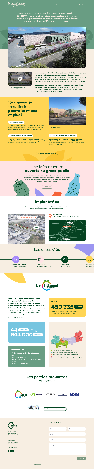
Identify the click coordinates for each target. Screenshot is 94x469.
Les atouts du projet (39, 4)
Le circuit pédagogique (54, 4)
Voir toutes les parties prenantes (55, 409)
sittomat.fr (14, 447)
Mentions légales (13, 442)
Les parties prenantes (69, 4)
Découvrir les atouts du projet (47, 153)
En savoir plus (47, 186)
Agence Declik (37, 464)
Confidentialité (12, 444)
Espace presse (82, 4)
